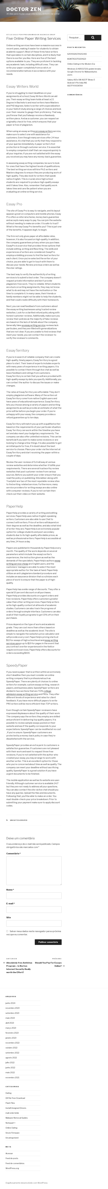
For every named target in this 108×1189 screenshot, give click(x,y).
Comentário (13, 853)
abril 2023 (10, 1023)
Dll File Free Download (15, 1098)
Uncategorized (19, 820)
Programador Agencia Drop (39, 35)
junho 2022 (10, 1067)
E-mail (10, 903)
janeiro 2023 (11, 1038)
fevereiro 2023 (12, 1033)
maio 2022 (10, 1072)
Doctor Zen (24, 9)
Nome (10, 890)
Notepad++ (10, 1123)
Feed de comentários (15, 1163)
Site (8, 917)
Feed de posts (12, 1158)
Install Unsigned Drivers (16, 1108)
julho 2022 (10, 1062)
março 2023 (11, 1028)
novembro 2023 (12, 1008)
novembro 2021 (12, 1077)
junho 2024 (10, 1003)
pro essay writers (44, 131)
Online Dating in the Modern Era (81, 64)
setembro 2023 (12, 1013)
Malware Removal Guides (17, 1118)
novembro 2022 (12, 1043)
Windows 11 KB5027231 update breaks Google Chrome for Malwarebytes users (84, 72)
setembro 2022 (12, 1053)
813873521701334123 (76, 59)
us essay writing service (33, 325)
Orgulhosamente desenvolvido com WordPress (27, 1183)
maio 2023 (10, 1018)
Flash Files (10, 1103)
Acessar (9, 1153)
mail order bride (12, 1113)
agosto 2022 (11, 1057)
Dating (8, 1093)
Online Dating (11, 1128)
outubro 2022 (11, 1048)
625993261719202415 (77, 54)
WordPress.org (12, 1168)
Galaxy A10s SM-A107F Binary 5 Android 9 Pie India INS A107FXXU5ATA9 (81, 83)
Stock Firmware (12, 1133)
